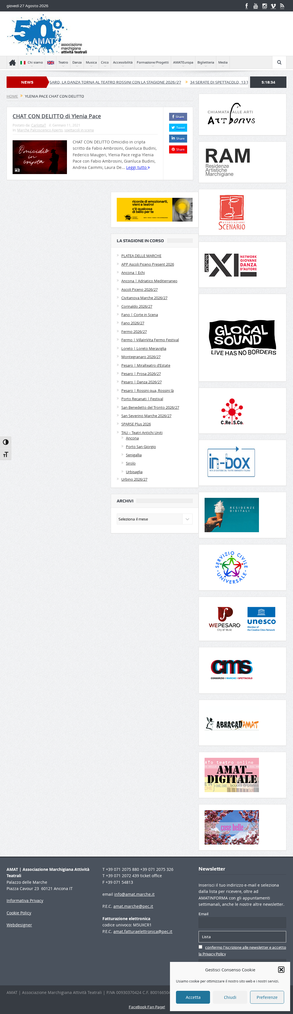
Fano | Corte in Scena (139, 314)
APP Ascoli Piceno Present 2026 (147, 264)
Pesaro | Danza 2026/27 (141, 381)
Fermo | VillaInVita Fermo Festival (150, 339)
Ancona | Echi (133, 272)
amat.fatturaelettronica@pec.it (142, 931)
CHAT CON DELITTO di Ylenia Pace (57, 116)
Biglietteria (205, 62)
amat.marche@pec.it (133, 906)
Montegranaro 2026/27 (141, 356)
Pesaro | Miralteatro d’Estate (145, 365)
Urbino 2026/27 (134, 479)
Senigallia (134, 454)
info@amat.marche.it (134, 894)
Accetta (193, 997)
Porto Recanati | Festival (142, 398)
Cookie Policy (19, 913)
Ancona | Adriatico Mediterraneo (149, 280)
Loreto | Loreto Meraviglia (143, 348)
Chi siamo (35, 62)
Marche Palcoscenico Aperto (40, 130)
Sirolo (131, 463)
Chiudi (230, 997)
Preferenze (267, 997)
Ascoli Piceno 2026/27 (139, 289)
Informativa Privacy (25, 900)
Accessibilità (122, 62)
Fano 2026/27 (132, 322)
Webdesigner (19, 925)
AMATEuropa (183, 62)
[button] (281, 969)
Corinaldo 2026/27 (136, 306)
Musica (91, 62)
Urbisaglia (134, 471)
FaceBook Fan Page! (147, 1007)
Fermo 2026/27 (134, 331)
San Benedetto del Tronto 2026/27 (150, 407)
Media (222, 62)
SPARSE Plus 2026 (136, 424)
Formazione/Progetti (153, 62)
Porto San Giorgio (141, 446)
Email (203, 914)
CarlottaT (38, 125)
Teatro (63, 62)
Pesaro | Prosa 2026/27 (141, 373)
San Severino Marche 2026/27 (146, 415)
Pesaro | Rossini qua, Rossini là (147, 390)
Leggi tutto (137, 167)
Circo (105, 62)
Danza (77, 62)
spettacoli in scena (79, 130)
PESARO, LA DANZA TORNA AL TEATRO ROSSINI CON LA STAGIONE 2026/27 (85, 82)
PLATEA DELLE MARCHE (141, 255)
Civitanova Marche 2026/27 (144, 297)
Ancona (132, 438)
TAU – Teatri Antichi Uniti (142, 432)
